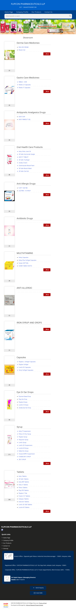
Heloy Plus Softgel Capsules (27, 260)
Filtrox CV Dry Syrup (25, 434)
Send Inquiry (39, 587)
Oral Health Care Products (30, 147)
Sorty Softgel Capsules (26, 370)
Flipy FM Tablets (24, 490)
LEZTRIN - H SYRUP (25, 191)
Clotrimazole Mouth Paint (26, 165)
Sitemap (5, 548)
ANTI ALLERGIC (24, 288)
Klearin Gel (22, 50)
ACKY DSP (22, 117)
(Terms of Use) (43, 603)
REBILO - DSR (23, 82)
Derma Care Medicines (28, 43)
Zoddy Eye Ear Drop (25, 408)
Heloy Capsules (23, 257)
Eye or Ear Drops (25, 392)
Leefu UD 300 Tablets (25, 504)
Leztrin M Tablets (24, 507)
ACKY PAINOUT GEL (25, 119)
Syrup (19, 427)
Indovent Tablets (24, 502)
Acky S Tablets (23, 485)
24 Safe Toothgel (24, 160)
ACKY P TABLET (23, 157)
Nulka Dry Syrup (23, 451)
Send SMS (39, 593)
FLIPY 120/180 (23, 188)
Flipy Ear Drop (23, 399)
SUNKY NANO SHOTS (25, 266)
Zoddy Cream (23, 163)
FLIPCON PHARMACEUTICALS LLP (28, 5)
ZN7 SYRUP (22, 459)
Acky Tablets (23, 476)
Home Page (9, 12)
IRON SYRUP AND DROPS (29, 322)
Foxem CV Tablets (24, 496)
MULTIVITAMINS (25, 253)
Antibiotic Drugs (25, 218)
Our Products (36, 12)
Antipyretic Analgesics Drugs (31, 112)
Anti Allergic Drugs (26, 183)
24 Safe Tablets (23, 479)
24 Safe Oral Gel (24, 171)
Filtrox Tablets (23, 487)
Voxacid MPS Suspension (27, 454)
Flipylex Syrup (23, 437)
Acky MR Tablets (24, 482)
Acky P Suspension (25, 431)
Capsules (21, 357)
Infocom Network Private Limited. (34, 605)
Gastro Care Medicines (28, 77)
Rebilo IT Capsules (24, 87)
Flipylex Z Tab (23, 493)
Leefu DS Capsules (25, 367)
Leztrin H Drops (23, 405)
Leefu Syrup (22, 442)
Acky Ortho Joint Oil (25, 151)
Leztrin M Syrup (23, 448)
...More (47, 54)
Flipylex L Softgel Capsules (27, 362)
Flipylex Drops (23, 402)
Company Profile (22, 12)
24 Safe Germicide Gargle (27, 154)
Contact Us (48, 12)
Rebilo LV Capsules (25, 85)
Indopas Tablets (24, 499)
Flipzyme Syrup (23, 439)
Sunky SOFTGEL (24, 263)
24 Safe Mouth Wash (25, 168)
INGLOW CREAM (23, 47)
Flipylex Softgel (23, 364)
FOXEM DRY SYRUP (25, 456)
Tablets (20, 472)
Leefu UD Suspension (25, 445)
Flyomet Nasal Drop (25, 396)
